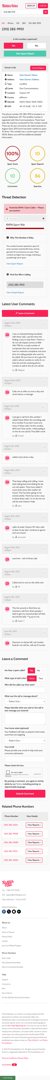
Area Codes (6, 958)
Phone (10, 23)
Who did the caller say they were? (20, 684)
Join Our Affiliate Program (11, 945)
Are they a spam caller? (15, 670)
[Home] (10, 5)
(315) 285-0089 (11, 842)
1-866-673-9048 (12, 890)
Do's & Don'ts (7, 993)
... (45, 323)
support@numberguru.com (16, 895)
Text (41, 678)
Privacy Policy (7, 936)
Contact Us (6, 984)
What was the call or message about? (21, 696)
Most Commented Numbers (12, 967)
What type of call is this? (16, 678)
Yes (13, 45)
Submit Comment (25, 793)
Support (5, 979)
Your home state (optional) (17, 728)
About (4, 927)
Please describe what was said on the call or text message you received (24, 709)
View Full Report (38, 68)
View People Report (15, 292)
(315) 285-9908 (11, 833)
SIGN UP (31, 5)
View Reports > (34, 825)
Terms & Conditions (9, 1058)
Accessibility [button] (6, 1065)
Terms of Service (8, 932)
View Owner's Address (29, 79)
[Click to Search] (45, 12)
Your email (9, 747)
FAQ (3, 988)
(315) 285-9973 (10, 851)
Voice (31, 678)
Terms (19, 784)
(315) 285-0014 (11, 825)
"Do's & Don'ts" (33, 1040)
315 (17, 23)
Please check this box (14, 765)
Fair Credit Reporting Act (17, 1025)
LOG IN (43, 5)
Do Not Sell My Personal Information (16, 997)
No (36, 45)
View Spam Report (25, 53)
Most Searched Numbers (11, 962)
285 (24, 23)
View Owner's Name (28, 75)
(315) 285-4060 (11, 860)
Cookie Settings (7, 1078)
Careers (5, 941)
